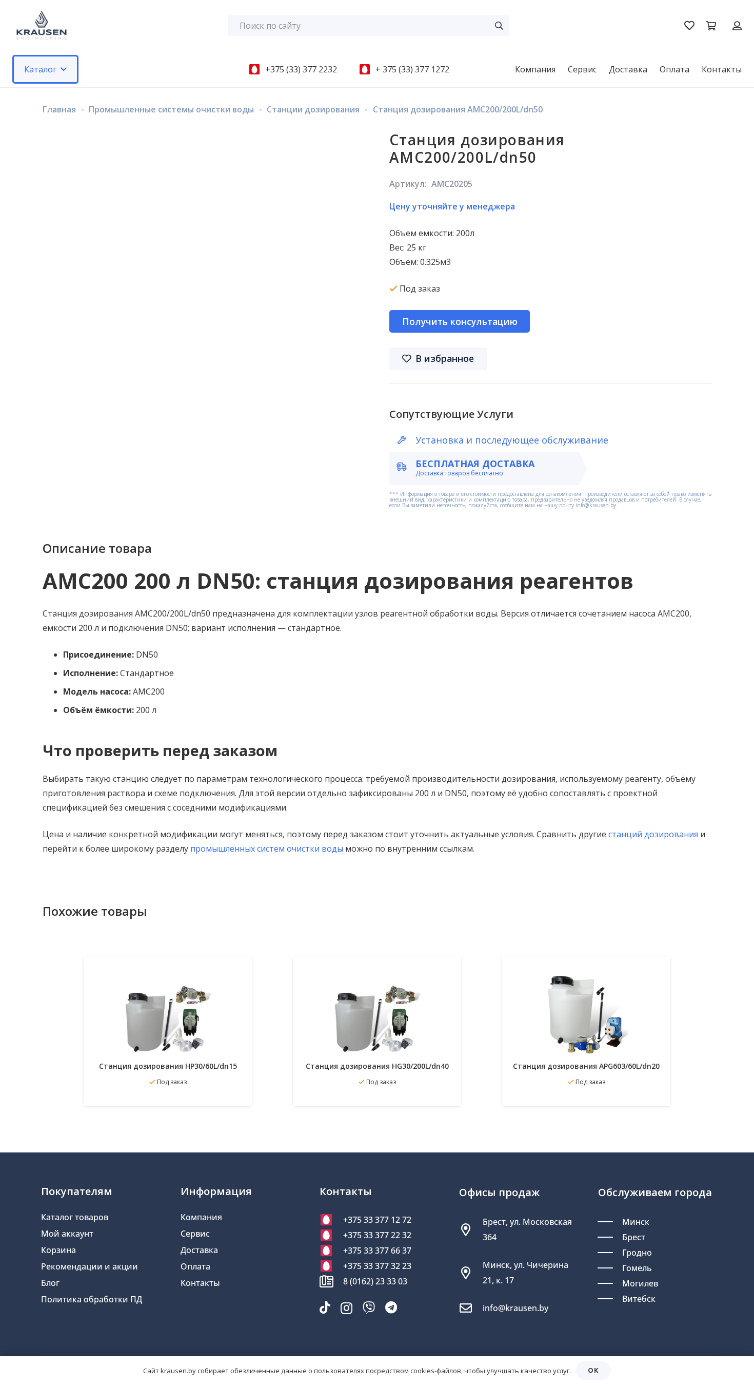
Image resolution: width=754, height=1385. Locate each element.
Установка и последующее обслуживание (511, 440)
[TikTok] (325, 1307)
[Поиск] (499, 25)
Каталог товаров (74, 1217)
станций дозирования (653, 834)
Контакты (200, 1282)
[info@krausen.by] (471, 1308)
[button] (64, 69)
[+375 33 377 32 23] (331, 1266)
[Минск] (610, 1222)
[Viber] (369, 1307)
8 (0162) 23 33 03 (375, 1281)
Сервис (195, 1233)
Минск (635, 1221)
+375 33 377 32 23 (377, 1266)
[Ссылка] (737, 26)
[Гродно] (610, 1252)
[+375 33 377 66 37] (331, 1250)
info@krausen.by (515, 1308)
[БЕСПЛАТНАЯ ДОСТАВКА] (406, 467)
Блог (50, 1282)
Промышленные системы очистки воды (171, 109)
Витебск (639, 1298)
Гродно (637, 1252)
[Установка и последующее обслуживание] (406, 440)
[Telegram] (391, 1307)
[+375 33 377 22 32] (331, 1235)
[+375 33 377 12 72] (331, 1220)
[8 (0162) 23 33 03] (331, 1281)
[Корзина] (711, 26)
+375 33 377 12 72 (377, 1219)
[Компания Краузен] (41, 25)
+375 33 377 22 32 (377, 1235)
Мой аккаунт (67, 1233)
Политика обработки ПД (91, 1299)
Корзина (58, 1250)
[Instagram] (346, 1308)
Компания (201, 1217)
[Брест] (610, 1237)
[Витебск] (610, 1299)
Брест (633, 1237)
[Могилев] (610, 1283)
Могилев (640, 1283)
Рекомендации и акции (89, 1266)
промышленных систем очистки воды (266, 848)
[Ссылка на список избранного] (689, 26)
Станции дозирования (313, 109)
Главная (59, 109)
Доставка (199, 1250)
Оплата (195, 1266)
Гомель (637, 1268)
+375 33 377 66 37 (377, 1250)
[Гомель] (610, 1268)
